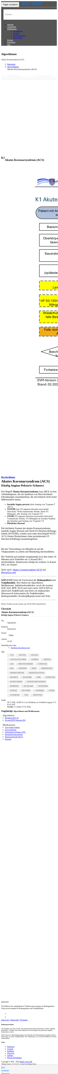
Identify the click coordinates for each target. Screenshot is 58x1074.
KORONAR (50, 677)
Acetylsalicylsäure (12, 727)
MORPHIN (14, 686)
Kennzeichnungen (19, 36)
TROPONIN (37, 695)
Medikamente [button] (12, 29)
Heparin (8, 739)
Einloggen (10, 1047)
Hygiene (10, 40)
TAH (26, 695)
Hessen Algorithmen (14, 1058)
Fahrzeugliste (17, 38)
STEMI (51, 691)
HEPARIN (23, 668)
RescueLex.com (8, 572)
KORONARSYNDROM (36, 682)
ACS (12, 655)
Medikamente (18, 31)
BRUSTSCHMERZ (26, 664)
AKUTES (22, 655)
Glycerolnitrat (10, 730)
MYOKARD (28, 686)
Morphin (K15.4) (12, 718)
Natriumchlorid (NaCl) (14, 737)
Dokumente (11, 42)
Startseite (10, 25)
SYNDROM (14, 695)
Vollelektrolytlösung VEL (15, 732)
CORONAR (42, 664)
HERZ (34, 668)
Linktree (10, 1055)
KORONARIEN (16, 682)
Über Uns (10, 1053)
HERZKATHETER (17, 673)
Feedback (10, 1051)
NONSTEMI (43, 686)
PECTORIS (26, 691)
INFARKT (14, 677)
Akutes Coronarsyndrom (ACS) (27, 569)
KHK (39, 677)
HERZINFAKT (46, 668)
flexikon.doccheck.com (20, 648)
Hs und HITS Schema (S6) (15, 720)
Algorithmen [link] (13, 67)
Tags (8, 45)
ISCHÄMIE (27, 677)
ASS (12, 664)
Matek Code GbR (26, 1062)
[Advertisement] (29, 117)
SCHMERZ (39, 691)
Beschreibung (8, 477)
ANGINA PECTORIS (18, 659)
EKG (12, 668)
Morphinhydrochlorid (14, 734)
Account (10, 1049)
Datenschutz (14, 1020)
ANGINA (34, 655)
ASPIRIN (34, 659)
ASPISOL (47, 659)
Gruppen (16, 33)
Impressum (5, 1020)
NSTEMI (13, 691)
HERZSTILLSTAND (36, 673)
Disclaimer (24, 1020)
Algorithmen (11, 27)
